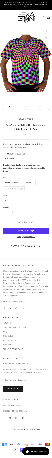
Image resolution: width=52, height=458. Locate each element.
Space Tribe (26, 119)
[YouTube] (22, 308)
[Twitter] (10, 308)
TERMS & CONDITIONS (13, 349)
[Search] (44, 17)
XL (26, 200)
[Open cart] (48, 17)
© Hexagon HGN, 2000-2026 (26, 429)
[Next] (48, 109)
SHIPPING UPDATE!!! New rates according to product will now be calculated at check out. (26, 5)
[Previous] (3, 109)
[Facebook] (4, 308)
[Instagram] (16, 308)
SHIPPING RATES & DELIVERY (16, 327)
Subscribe (13, 389)
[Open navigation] (3, 17)
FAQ (5, 331)
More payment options (26, 236)
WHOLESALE (9, 345)
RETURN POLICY (10, 340)
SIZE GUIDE (8, 336)
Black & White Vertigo (14, 189)
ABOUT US (8, 323)
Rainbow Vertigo (12, 182)
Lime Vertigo (29, 182)
